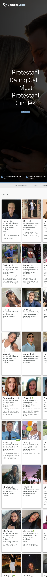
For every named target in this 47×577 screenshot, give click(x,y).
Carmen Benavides (10, 398)
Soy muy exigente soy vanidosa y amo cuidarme (30, 544)
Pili (4, 309)
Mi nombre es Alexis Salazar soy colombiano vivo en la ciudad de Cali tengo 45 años (11, 457)
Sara (25, 221)
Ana (25, 442)
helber (26, 265)
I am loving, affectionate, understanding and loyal (10, 544)
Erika (25, 398)
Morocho (25, 276)
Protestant (34, 185)
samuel (27, 354)
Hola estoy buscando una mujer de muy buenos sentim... (11, 453)
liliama (6, 487)
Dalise (25, 542)
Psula (26, 487)
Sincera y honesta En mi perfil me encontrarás (31, 453)
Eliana (26, 575)
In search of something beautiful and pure (11, 276)
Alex (25, 309)
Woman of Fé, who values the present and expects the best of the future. (11, 412)
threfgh (6, 575)
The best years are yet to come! (11, 409)
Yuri (5, 354)
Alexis (6, 442)
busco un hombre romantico (31, 409)
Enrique (6, 265)
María (6, 531)
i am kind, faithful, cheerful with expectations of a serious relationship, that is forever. (31, 413)
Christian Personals (20, 185)
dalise (26, 531)
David (6, 221)
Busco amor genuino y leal (10, 542)
